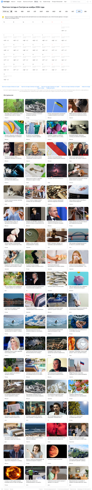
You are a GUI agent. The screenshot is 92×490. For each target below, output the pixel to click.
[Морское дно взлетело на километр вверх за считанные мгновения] (35, 325)
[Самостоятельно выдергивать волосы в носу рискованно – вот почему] (78, 260)
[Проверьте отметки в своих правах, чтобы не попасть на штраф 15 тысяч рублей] (14, 411)
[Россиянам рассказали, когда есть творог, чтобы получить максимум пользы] (57, 390)
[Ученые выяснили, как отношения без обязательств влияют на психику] (57, 433)
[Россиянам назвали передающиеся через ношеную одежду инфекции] (35, 303)
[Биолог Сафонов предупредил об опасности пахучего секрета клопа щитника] (35, 455)
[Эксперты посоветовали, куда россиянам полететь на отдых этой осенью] (35, 368)
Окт (73, 11)
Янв (16, 11)
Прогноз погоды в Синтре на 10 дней (70, 86)
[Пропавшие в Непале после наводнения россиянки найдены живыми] (35, 390)
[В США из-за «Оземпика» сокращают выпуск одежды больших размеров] (35, 131)
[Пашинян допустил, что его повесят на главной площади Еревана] (57, 217)
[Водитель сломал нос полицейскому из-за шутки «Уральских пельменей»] (35, 476)
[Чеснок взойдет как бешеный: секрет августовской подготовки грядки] (14, 239)
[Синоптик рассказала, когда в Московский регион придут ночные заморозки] (35, 347)
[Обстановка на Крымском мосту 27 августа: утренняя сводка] (78, 239)
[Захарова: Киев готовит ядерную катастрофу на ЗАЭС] (14, 347)
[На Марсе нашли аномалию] (57, 455)
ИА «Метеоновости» (87, 489)
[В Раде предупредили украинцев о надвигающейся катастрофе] (57, 109)
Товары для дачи (50, 88)
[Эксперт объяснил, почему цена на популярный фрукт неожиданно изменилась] (14, 131)
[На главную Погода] (6, 1)
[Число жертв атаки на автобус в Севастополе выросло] (78, 195)
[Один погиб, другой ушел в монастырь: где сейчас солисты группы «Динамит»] (78, 152)
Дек (85, 11)
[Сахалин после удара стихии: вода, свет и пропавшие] (14, 303)
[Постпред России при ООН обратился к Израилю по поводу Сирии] (14, 455)
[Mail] (2, 1)
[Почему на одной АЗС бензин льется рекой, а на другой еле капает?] (35, 411)
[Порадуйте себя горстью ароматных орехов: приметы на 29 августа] (57, 347)
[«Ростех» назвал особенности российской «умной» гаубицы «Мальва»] (78, 455)
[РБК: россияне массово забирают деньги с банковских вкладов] (78, 282)
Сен (66, 11)
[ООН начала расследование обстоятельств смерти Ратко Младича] (57, 368)
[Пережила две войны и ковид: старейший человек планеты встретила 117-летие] (35, 152)
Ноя (79, 11)
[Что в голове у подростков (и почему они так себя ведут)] (35, 195)
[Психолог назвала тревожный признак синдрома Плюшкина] (57, 195)
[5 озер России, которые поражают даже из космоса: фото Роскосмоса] (35, 260)
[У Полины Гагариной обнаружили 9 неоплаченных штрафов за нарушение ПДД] (35, 282)
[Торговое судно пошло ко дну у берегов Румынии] (35, 433)
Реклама (11, 489)
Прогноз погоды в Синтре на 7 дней (50, 86)
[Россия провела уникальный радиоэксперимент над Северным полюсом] (57, 325)
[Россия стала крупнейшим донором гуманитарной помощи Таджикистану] (57, 152)
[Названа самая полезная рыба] (57, 282)
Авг (60, 11)
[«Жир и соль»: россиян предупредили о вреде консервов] (35, 239)
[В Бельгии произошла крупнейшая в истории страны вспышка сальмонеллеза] (57, 260)
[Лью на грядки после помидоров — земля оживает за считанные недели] (14, 282)
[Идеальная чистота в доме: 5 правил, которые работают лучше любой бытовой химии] (78, 476)
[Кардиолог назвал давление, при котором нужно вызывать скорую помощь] (14, 260)
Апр (35, 11)
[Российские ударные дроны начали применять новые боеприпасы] (14, 390)
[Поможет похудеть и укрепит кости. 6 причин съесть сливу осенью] (57, 131)
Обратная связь (73, 489)
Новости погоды (86, 86)
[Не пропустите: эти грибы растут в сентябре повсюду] (78, 325)
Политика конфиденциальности (50, 489)
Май (41, 11)
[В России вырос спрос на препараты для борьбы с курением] (14, 217)
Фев (22, 11)
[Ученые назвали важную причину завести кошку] (14, 195)
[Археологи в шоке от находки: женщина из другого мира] (35, 174)
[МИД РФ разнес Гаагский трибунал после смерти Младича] (78, 368)
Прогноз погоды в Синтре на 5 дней (30, 86)
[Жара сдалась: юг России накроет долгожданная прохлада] (78, 217)
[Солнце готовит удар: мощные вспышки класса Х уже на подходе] (14, 476)
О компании (6, 489)
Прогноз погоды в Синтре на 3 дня (10, 86)
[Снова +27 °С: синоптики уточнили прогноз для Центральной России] (78, 411)
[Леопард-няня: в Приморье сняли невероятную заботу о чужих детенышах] (14, 109)
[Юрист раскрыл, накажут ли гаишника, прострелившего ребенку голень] (57, 239)
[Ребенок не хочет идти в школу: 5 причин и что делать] (57, 476)
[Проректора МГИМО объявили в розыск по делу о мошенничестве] (35, 217)
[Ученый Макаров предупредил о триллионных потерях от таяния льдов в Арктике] (14, 325)
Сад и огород (40, 88)
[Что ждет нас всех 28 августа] (57, 174)
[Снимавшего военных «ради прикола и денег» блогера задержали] (57, 303)
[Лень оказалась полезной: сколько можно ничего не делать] (78, 174)
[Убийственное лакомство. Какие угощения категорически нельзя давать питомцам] (78, 109)
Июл (53, 11)
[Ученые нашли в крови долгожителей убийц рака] (14, 174)
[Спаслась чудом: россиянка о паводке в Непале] (14, 368)
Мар (28, 11)
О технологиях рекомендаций (63, 489)
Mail (2, 489)
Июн (47, 11)
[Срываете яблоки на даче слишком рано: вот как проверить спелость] (78, 390)
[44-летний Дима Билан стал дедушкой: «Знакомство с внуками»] (57, 411)
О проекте (41, 489)
